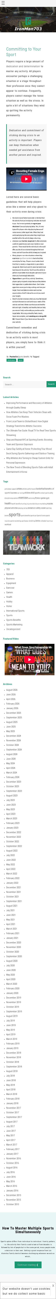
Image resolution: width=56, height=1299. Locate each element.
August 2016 (11, 1167)
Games (9, 592)
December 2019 (13, 997)
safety (38, 508)
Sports (9, 615)
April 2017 (10, 1140)
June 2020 (11, 970)
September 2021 (14, 901)
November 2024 (13, 740)
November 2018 (13, 1057)
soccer (43, 508)
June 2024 (11, 758)
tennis (38, 521)
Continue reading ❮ (28, 1264)
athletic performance (29, 489)
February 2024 (12, 777)
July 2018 (10, 1075)
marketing (43, 504)
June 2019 (11, 1025)
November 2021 (13, 892)
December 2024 (13, 735)
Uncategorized (13, 629)
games (43, 498)
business (14, 493)
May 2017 (10, 1135)
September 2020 (14, 956)
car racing (20, 493)
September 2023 (14, 791)
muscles (50, 504)
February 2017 (12, 1149)
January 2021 (12, 938)
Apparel (10, 574)
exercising (31, 498)
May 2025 (10, 731)
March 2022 (11, 873)
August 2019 (11, 1016)
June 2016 (11, 1176)
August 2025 (11, 722)
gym (47, 498)
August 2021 (11, 905)
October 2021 (12, 896)
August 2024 (11, 754)
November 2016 (13, 1158)
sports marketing (15, 521)
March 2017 (11, 1144)
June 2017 (11, 1131)
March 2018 (11, 1094)
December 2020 (13, 942)
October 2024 (12, 745)
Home (9, 606)
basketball (40, 489)
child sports (35, 493)
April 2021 (10, 924)
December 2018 (13, 1052)
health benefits (16, 504)
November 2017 (13, 1108)
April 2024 (10, 768)
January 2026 (12, 708)
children (27, 493)
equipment (14, 498)
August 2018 (11, 1071)
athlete (19, 489)
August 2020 (11, 961)
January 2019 (12, 1048)
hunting (23, 504)
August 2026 (11, 690)
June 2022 (11, 859)
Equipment (11, 583)
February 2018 (12, 1098)
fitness (38, 498)
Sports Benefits (23, 357)
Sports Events (41, 516)
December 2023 (13, 781)
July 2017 (10, 1126)
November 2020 (13, 947)
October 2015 (12, 1204)
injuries (29, 504)
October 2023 (12, 786)
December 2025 (13, 713)
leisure (37, 504)
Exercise (10, 587)
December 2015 (13, 1195)
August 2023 (11, 795)
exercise (23, 497)
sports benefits (25, 516)
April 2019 (10, 1034)
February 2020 (12, 988)
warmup (50, 521)
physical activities (11, 508)
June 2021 (11, 915)
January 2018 (12, 1103)
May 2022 (10, 864)
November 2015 (13, 1199)
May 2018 (10, 1085)
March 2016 (11, 1186)
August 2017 (11, 1121)
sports (15, 514)
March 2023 (11, 818)
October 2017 (12, 1112)
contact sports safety (46, 493)
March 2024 (11, 772)
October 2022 (12, 841)
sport (20, 360)
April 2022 (10, 869)
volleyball (43, 521)
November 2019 (13, 1002)
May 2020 (10, 974)
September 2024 (14, 749)
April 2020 (10, 979)
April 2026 (10, 699)
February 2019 (12, 1043)
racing (25, 508)
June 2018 (11, 1080)
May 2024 (10, 763)
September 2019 (14, 1011)
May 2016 (10, 1181)
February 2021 (12, 933)
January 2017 (12, 1153)
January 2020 (12, 993)
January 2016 (12, 1190)
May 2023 (10, 809)
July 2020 (10, 965)
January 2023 (12, 827)
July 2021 (10, 910)
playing (20, 508)
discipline (8, 498)
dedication (11, 360)
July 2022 (10, 855)
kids (33, 504)
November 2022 (13, 837)
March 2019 (11, 1039)
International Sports (15, 610)
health (8, 503)
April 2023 (10, 814)
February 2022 (12, 878)
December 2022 (13, 832)
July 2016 (10, 1172)
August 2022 (11, 850)
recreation (31, 508)
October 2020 (12, 951)
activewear (8, 489)
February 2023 (12, 823)
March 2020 (11, 984)
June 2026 (11, 694)
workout (8, 524)
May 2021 (10, 919)
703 (7, 569)
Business (10, 578)
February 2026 (12, 703)
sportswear (24, 521)
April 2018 (10, 1089)
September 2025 (14, 717)
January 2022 (12, 882)
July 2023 (10, 800)
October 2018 (12, 1062)
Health (9, 597)
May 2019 (10, 1029)
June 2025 (11, 726)
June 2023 (11, 804)
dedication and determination (23, 66)
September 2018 (14, 1066)
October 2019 (12, 1006)
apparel (14, 489)
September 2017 (14, 1117)
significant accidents (26, 258)
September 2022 (14, 846)
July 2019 (10, 1020)
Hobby (9, 601)
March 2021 (11, 928)
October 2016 (12, 1163)
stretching (32, 521)
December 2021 (13, 887)
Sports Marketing (14, 624)
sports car (33, 516)
